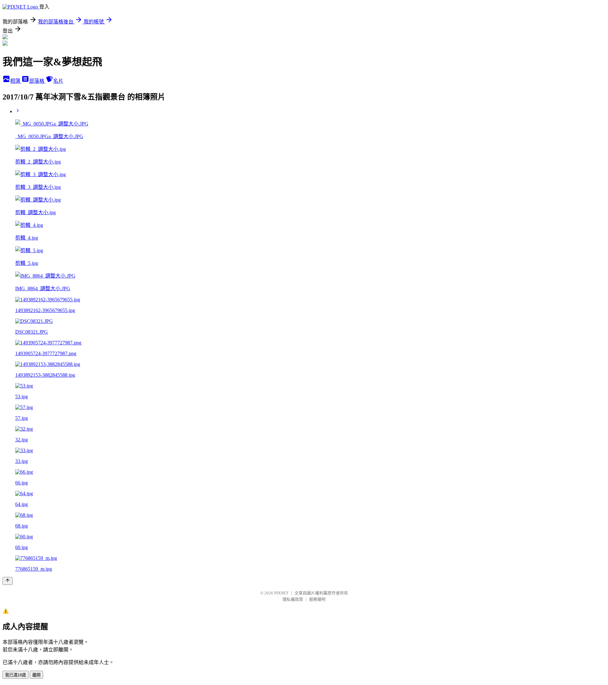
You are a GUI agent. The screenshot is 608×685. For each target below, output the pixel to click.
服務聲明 (317, 599)
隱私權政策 (292, 599)
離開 (36, 675)
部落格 (37, 81)
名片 (58, 81)
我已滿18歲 (15, 675)
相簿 (16, 81)
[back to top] (8, 581)
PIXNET (281, 593)
